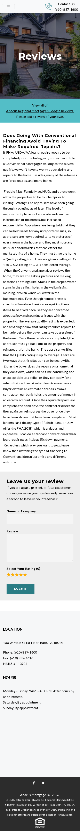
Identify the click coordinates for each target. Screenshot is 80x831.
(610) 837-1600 (66, 9)
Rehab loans (52, 422)
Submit (20, 589)
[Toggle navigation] (8, 6)
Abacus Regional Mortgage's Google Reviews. (40, 111)
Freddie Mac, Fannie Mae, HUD (26, 191)
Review (12, 531)
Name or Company (21, 511)
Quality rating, (15, 259)
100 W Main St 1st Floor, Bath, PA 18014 (33, 642)
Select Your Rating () (23, 568)
